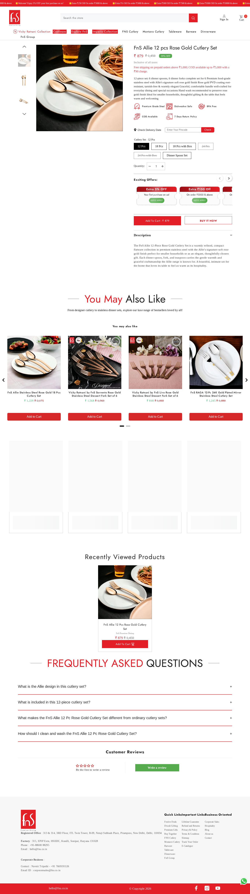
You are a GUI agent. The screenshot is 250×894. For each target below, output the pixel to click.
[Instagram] (207, 888)
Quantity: (139, 165)
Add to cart (123, 644)
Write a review (157, 767)
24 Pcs (206, 146)
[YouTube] (218, 888)
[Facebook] (196, 888)
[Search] (129, 18)
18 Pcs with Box (182, 146)
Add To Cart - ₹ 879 (157, 221)
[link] (36, 520)
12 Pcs (141, 146)
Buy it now (208, 221)
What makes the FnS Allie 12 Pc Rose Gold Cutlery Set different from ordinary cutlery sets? (92, 718)
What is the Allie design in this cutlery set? (52, 686)
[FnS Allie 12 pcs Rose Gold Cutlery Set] (125, 592)
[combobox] (124, 18)
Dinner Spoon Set (177, 155)
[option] (79, 88)
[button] (24, 46)
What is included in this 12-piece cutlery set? (54, 702)
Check (207, 129)
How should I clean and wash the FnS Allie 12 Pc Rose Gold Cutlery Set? (77, 734)
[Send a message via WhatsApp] (244, 881)
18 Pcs (159, 146)
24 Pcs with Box (147, 155)
